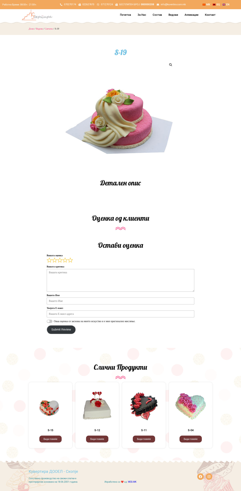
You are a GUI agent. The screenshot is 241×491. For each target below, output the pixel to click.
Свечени (49, 29)
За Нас (142, 14)
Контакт (210, 14)
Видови (173, 14)
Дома (31, 29)
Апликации (191, 14)
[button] (171, 65)
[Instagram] (209, 476)
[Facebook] (200, 476)
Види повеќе (50, 439)
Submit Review (61, 329)
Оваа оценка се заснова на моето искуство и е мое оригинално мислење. (94, 321)
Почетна (125, 14)
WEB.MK (132, 482)
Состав (157, 14)
